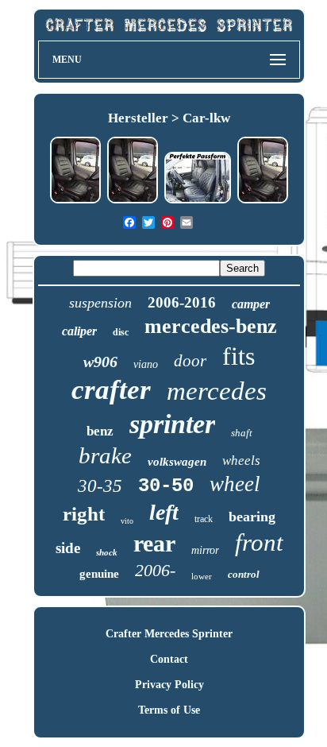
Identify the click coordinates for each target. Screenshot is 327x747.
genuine (99, 573)
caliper (79, 331)
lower (201, 576)
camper (251, 304)
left (164, 512)
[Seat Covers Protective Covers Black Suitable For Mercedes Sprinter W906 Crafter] (133, 201)
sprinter (172, 424)
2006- (155, 570)
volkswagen (177, 461)
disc (121, 332)
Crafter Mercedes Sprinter (169, 634)
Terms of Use (169, 710)
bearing (252, 516)
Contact (169, 659)
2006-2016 (182, 302)
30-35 (100, 486)
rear (154, 543)
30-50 (166, 486)
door (190, 360)
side (68, 548)
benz (100, 431)
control (244, 574)
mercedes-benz (210, 326)
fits (238, 356)
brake (105, 455)
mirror (205, 550)
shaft (241, 433)
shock (106, 552)
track (203, 518)
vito (127, 521)
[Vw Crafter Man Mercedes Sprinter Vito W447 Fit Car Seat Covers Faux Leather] (198, 201)
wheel (235, 484)
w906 (100, 361)
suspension (100, 303)
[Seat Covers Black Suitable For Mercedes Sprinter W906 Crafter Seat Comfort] (263, 201)
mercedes (217, 391)
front (259, 542)
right (84, 513)
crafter (111, 389)
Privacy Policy (169, 685)
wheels (241, 460)
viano (145, 364)
